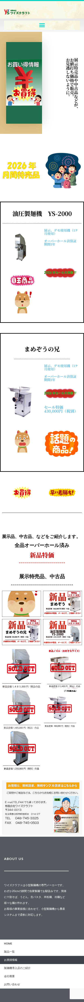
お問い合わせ (12, 984)
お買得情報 (10, 960)
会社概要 (9, 976)
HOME (8, 943)
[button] (42, 25)
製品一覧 (9, 952)
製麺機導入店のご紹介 (17, 968)
